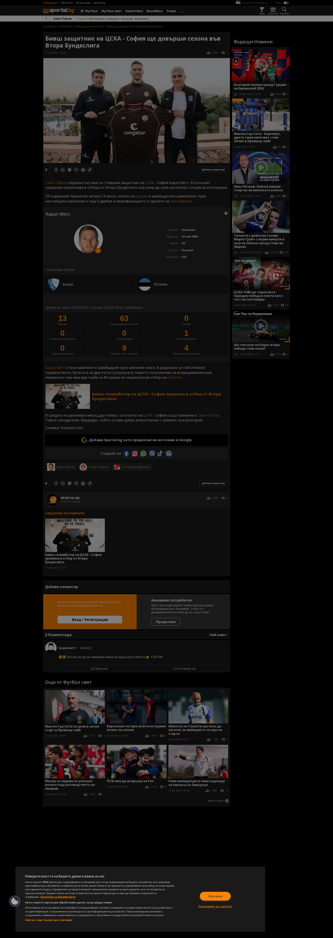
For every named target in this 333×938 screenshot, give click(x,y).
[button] (15, 901)
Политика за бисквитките (58, 897)
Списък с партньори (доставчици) (48, 920)
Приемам (215, 896)
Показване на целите (215, 906)
